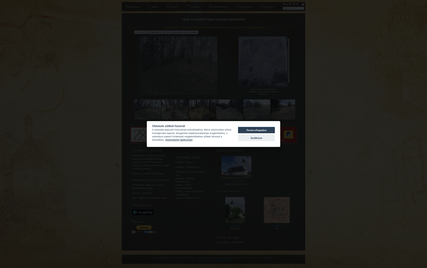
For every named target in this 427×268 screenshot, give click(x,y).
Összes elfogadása (257, 130)
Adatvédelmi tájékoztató (178, 139)
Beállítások (256, 137)
